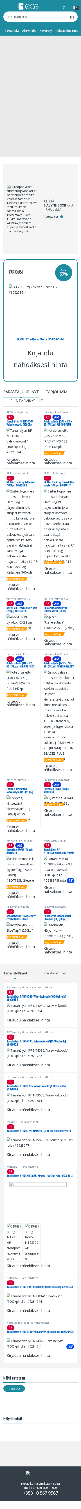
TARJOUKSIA (57, 391)
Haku (72, 16)
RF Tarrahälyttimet (17, 412)
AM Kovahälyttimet (55, 779)
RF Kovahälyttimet (17, 473)
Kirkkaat (11, 1166)
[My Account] (65, 6)
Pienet (64, 412)
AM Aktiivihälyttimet (19, 600)
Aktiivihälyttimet (16, 598)
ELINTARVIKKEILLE (26, 400)
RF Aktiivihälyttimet (18, 781)
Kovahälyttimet (55, 973)
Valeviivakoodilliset (41, 987)
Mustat (11, 1121)
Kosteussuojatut (53, 840)
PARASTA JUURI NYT (21, 391)
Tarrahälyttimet (15, 973)
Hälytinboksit (51, 412)
